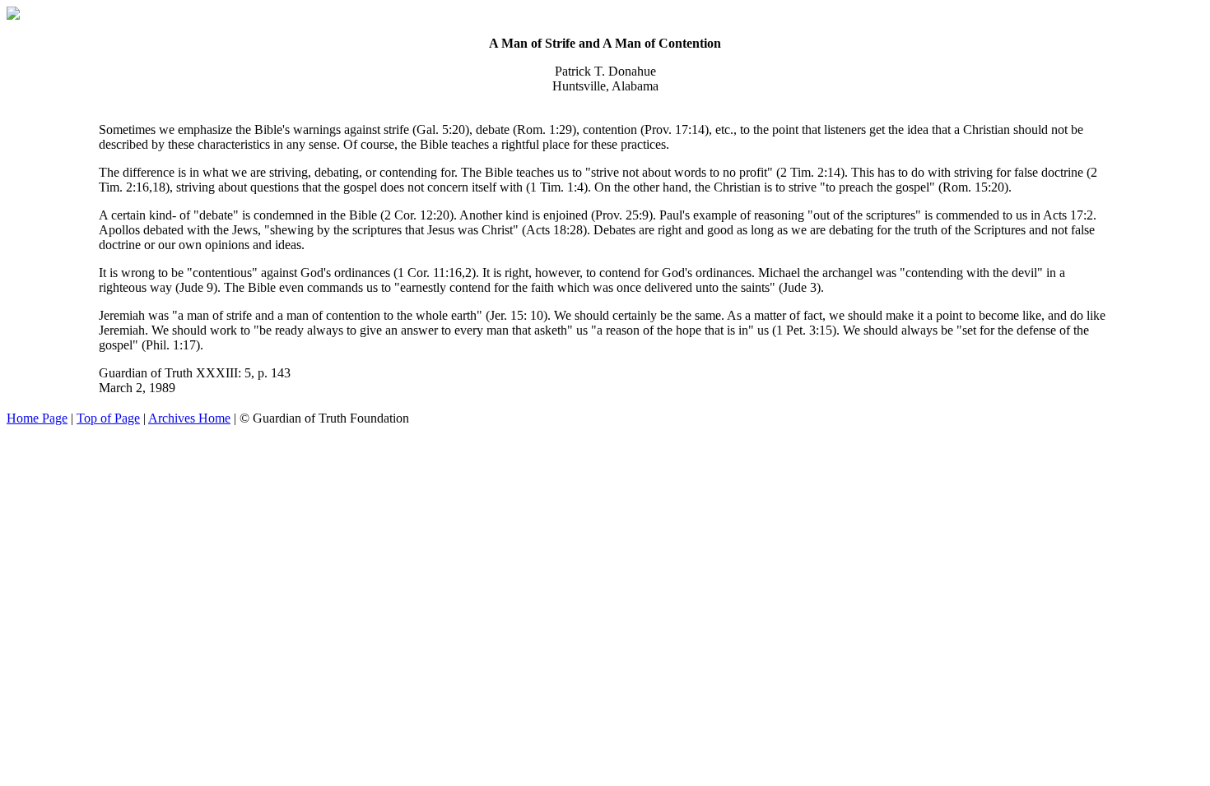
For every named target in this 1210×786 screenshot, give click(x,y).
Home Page (37, 418)
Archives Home (189, 418)
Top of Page (108, 418)
